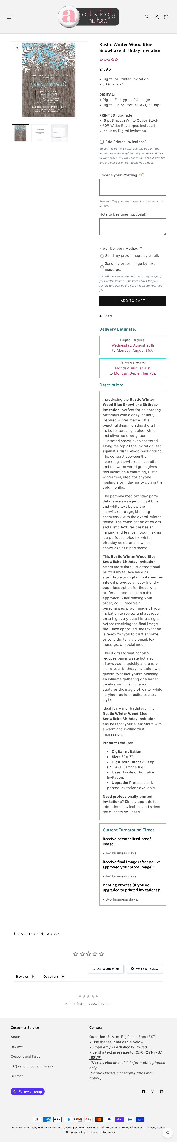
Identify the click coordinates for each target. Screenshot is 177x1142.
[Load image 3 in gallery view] (59, 133)
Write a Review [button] (147, 969)
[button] (9, 17)
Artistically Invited (35, 1127)
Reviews (17, 1047)
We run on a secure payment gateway (72, 1127)
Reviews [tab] (22, 976)
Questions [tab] (51, 976)
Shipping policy (75, 1132)
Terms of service (132, 1127)
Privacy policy (156, 1127)
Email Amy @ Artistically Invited (119, 1047)
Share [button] (108, 316)
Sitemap (17, 1076)
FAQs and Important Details (32, 1066)
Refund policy (108, 1127)
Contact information (103, 1132)
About (15, 1037)
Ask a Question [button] (108, 969)
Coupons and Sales (25, 1056)
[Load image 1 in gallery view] (20, 133)
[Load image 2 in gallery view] (40, 133)
